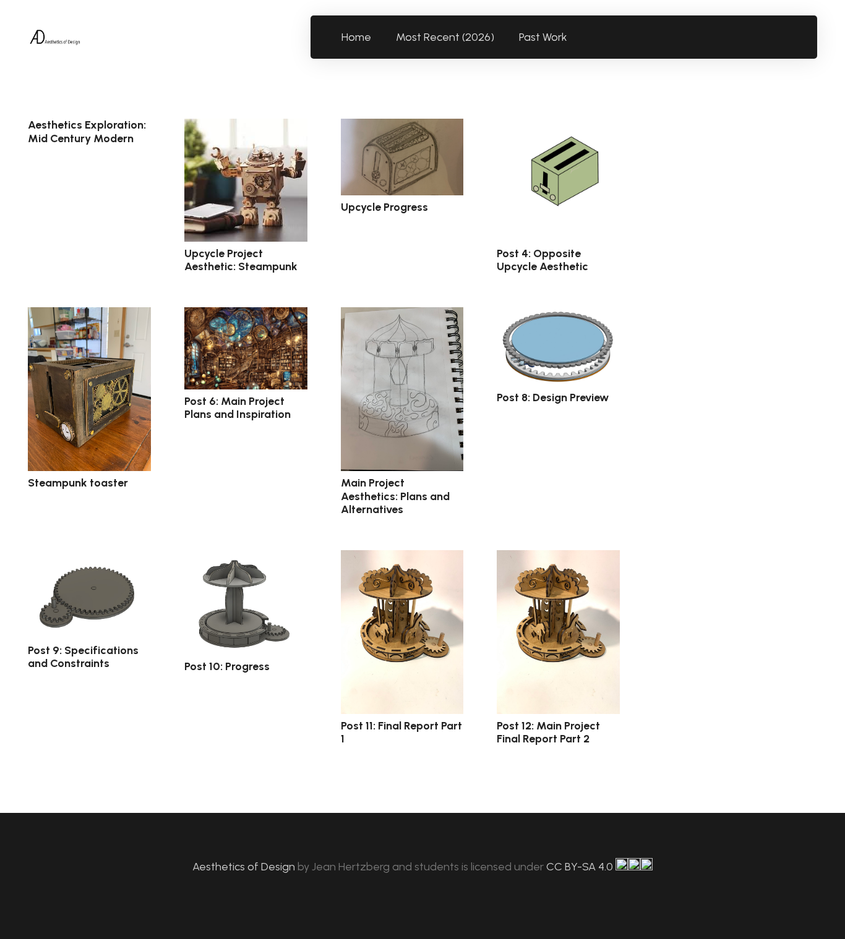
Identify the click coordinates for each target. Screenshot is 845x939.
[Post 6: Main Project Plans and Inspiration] (245, 348)
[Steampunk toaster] (89, 389)
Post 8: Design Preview (553, 397)
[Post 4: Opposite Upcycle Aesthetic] (558, 180)
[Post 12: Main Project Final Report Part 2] (558, 632)
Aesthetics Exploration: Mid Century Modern (87, 131)
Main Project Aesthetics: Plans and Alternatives (395, 496)
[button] (574, 37)
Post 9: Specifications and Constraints (83, 657)
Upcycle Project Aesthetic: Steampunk (241, 260)
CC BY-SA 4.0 (581, 866)
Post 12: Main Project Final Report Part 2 (548, 732)
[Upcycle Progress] (402, 157)
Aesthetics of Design (245, 866)
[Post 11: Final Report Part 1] (402, 632)
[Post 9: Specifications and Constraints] (89, 594)
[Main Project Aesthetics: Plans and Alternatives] (402, 389)
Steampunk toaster (78, 483)
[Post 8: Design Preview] (558, 346)
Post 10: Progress (227, 666)
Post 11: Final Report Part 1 (401, 732)
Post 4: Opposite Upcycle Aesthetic (542, 260)
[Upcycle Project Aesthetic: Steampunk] (245, 180)
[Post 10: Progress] (245, 602)
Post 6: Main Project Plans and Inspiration (237, 408)
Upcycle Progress (384, 207)
